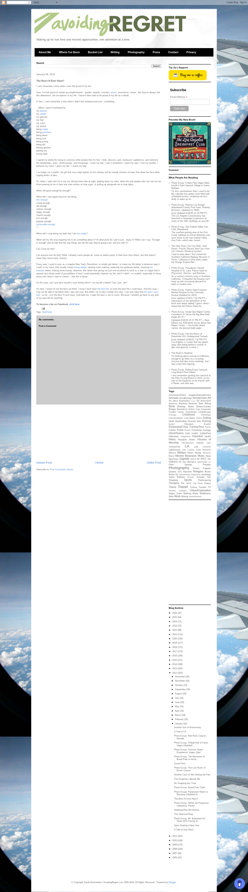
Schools (200, 477)
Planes (196, 468)
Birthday (181, 406)
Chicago (172, 415)
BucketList (182, 409)
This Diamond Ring (183, 814)
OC (209, 459)
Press (156, 52)
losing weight (80, 267)
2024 (175, 621)
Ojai (184, 462)
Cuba (186, 418)
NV (198, 459)
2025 (175, 617)
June (177, 702)
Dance (199, 418)
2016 (175, 655)
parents (43, 111)
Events (207, 424)
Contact (173, 52)
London (191, 450)
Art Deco (173, 401)
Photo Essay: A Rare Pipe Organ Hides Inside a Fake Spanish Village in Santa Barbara (190, 185)
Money (198, 452)
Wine (171, 496)
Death (171, 421)
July (177, 698)
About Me (45, 52)
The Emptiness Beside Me (187, 779)
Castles (172, 412)
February (179, 719)
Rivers (208, 471)
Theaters (174, 483)
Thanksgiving (204, 480)
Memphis (206, 450)
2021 (175, 634)
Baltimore (173, 403)
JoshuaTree (174, 446)
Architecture (199, 397)
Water (195, 493)
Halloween (174, 436)
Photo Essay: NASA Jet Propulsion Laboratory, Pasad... (191, 804)
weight (43, 114)
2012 (175, 673)
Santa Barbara (177, 477)
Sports (188, 479)
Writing (115, 52)
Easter (172, 424)
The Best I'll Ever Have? (186, 798)
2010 (175, 840)
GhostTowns (176, 433)
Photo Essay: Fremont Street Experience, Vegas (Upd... (188, 751)
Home (99, 462)
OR (209, 462)
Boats (191, 406)
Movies (179, 455)
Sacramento (184, 474)
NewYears (47, 312)
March (178, 715)
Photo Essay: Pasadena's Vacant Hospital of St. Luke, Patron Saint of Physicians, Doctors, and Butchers (189, 270)
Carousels (206, 409)
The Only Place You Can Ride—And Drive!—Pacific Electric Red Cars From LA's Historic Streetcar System (190, 248)
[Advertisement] (98, 432)
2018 (175, 647)
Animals (173, 397)
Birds (172, 406)
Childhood (188, 414)
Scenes (190, 477)
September (180, 689)
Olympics (191, 462)
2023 (175, 625)
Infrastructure (188, 443)
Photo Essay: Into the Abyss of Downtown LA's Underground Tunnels (189, 335)
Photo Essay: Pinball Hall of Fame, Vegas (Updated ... (191, 744)
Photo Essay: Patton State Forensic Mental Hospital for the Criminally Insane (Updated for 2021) (189, 292)
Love (198, 449)
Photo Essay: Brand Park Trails (189, 787)
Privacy (191, 52)
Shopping (173, 480)
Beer (201, 403)
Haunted (197, 436)
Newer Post (44, 462)
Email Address (178, 97)
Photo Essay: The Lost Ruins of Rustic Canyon (189, 769)
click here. (74, 304)
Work (177, 496)
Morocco (207, 453)
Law (196, 446)
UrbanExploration (200, 490)
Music (201, 455)
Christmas (206, 415)
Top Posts (198, 483)
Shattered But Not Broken (186, 810)
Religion (198, 471)
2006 (175, 857)
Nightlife (184, 458)
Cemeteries (191, 412)
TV (209, 487)
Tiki (182, 483)
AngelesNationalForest (200, 395)
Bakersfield (206, 401)
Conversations (176, 418)
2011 (175, 836)
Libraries (207, 447)
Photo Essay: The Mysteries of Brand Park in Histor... (189, 758)
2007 (175, 853)
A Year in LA (180, 731)
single (45, 129)
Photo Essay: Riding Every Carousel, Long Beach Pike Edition (189, 371)
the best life (103, 289)
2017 (175, 651)
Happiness (186, 436)
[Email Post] (43, 308)
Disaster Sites (195, 421)
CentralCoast (204, 412)
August (179, 693)
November (180, 681)
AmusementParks (177, 395)
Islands (200, 443)
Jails (209, 443)
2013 (175, 668)
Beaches (193, 403)
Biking (208, 403)
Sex (209, 477)
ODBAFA (173, 462)
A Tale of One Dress (184, 829)
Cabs (198, 409)
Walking (187, 493)
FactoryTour (197, 426)
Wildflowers (205, 493)
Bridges (172, 409)
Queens (172, 471)
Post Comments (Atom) (61, 469)
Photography (136, 52)
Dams (192, 418)
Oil (180, 462)
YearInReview (195, 496)
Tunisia (193, 487)
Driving (206, 421)
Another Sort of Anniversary (187, 727)
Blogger (172, 882)
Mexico (172, 452)
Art (209, 397)
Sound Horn (180, 763)
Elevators (189, 424)
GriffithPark (205, 433)
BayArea (183, 403)
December (180, 676)
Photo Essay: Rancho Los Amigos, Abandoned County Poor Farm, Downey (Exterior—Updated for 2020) (190, 207)
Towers (207, 483)
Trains (172, 487)
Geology (207, 430)
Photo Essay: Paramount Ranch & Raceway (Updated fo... (191, 793)
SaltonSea (196, 474)
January (179, 723)
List (184, 449)
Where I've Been (69, 52)
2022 (175, 630)
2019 (175, 643)
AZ (198, 401)
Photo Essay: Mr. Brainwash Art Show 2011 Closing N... (189, 819)
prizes (114, 92)
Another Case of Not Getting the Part (192, 774)
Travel (183, 487)
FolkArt (172, 430)
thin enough (42, 199)
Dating (207, 417)
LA (187, 446)
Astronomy (184, 401)
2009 (175, 844)
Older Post (154, 462)
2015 (175, 660)
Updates (183, 490)
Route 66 (173, 474)
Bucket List (95, 52)
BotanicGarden (203, 406)
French (187, 430)
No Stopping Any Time (185, 783)
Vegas (172, 493)
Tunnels (202, 487)
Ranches (187, 471)
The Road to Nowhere (181, 353)
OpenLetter (202, 462)
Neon (208, 456)
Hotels (192, 439)
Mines (190, 452)
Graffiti (194, 433)
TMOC (189, 483)
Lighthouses (175, 449)
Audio (193, 401)
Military (181, 452)
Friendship (197, 430)
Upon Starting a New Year (186, 825)
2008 (175, 849)
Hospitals (182, 439)
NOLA (193, 459)
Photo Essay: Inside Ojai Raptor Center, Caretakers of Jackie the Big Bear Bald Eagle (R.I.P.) (191, 314)
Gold (187, 433)
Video (179, 493)
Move (171, 456)
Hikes (172, 439)
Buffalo (191, 409)
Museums (191, 455)
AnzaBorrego (185, 398)
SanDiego (206, 474)
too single (81, 233)
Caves (181, 412)
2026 (175, 613)
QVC (180, 472)
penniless (46, 132)
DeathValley (181, 421)
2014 (175, 664)
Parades (207, 464)
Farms (208, 427)
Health (208, 436)
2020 (175, 638)
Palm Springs (180, 464)
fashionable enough (45, 224)
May (177, 706)
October (179, 685)
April (177, 711)
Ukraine (172, 490)
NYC (204, 458)
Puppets (207, 468)
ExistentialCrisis (178, 426)
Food (180, 430)
